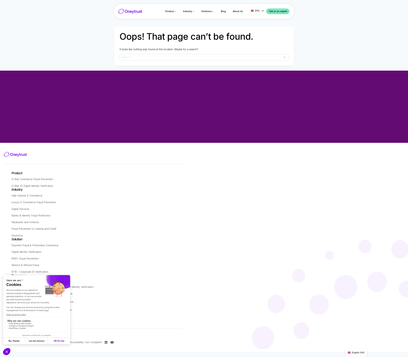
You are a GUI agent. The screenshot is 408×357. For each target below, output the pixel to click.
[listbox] (257, 10)
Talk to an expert (277, 11)
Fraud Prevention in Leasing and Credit (33, 228)
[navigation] (356, 352)
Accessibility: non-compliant (85, 342)
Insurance (17, 235)
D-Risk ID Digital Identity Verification (32, 185)
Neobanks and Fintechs (25, 222)
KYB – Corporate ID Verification (29, 271)
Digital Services (20, 209)
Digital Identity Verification (26, 251)
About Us (238, 11)
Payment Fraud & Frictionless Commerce (34, 245)
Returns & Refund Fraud (25, 265)
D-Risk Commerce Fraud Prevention (32, 179)
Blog (223, 11)
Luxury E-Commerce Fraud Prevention (33, 202)
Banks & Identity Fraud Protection (30, 215)
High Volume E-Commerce (26, 195)
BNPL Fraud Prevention (25, 258)
